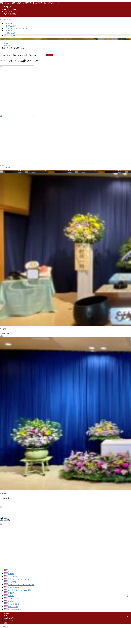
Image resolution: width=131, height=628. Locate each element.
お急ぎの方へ (10, 618)
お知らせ (49, 55)
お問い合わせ (9, 620)
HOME (6, 616)
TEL (5, 623)
